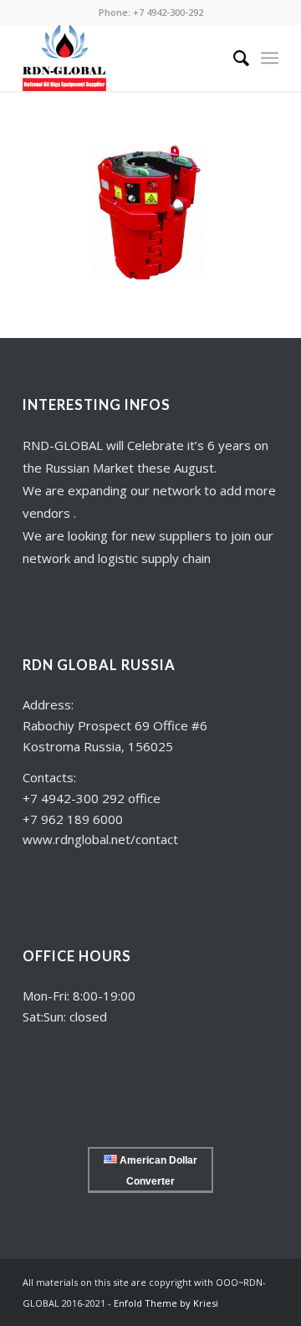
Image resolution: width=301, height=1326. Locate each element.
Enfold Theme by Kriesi (166, 1303)
